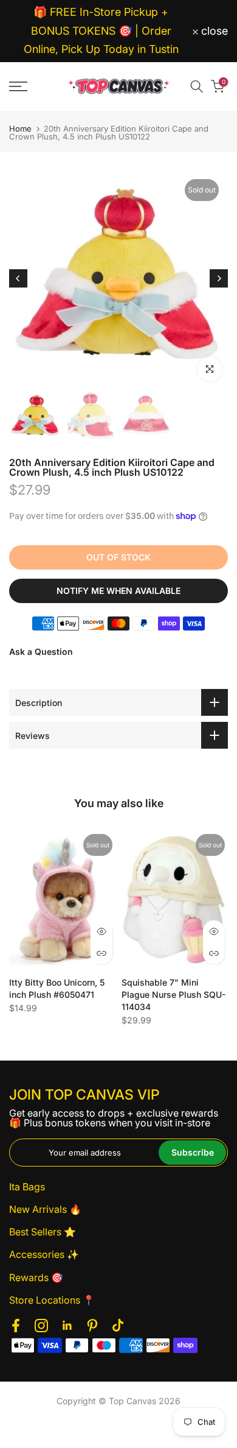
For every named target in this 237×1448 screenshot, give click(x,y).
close (213, 31)
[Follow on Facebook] (15, 1325)
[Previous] (18, 278)
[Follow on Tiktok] (118, 1325)
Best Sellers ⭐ (42, 1232)
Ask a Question (41, 651)
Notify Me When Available (118, 590)
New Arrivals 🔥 (45, 1209)
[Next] (219, 278)
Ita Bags (27, 1187)
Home (20, 129)
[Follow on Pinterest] (92, 1325)
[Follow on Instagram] (41, 1325)
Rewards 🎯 (36, 1277)
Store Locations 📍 (52, 1300)
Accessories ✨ (44, 1254)
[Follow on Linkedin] (67, 1325)
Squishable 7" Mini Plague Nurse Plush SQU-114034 (173, 994)
